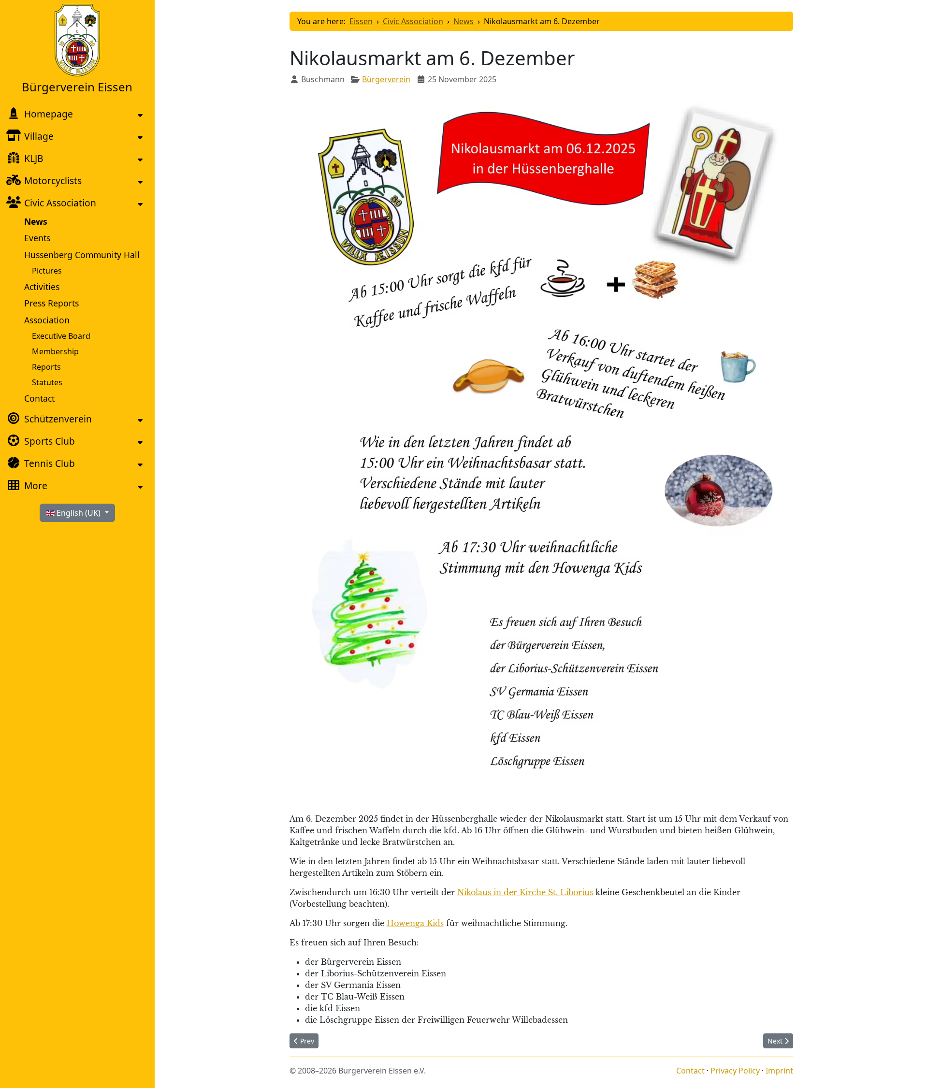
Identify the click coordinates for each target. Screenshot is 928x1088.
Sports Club (49, 441)
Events (37, 238)
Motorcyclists (53, 180)
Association (47, 320)
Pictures (47, 270)
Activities (41, 286)
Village (39, 136)
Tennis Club (49, 463)
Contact (39, 398)
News (35, 221)
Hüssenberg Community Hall (82, 255)
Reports (46, 367)
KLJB (33, 158)
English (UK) (78, 513)
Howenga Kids (415, 923)
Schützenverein (58, 418)
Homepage (48, 113)
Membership (55, 351)
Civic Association (60, 202)
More (35, 485)
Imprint (779, 1070)
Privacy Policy (735, 1070)
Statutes (47, 382)
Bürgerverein (386, 79)
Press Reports (51, 303)
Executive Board (61, 336)
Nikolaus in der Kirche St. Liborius (525, 892)
